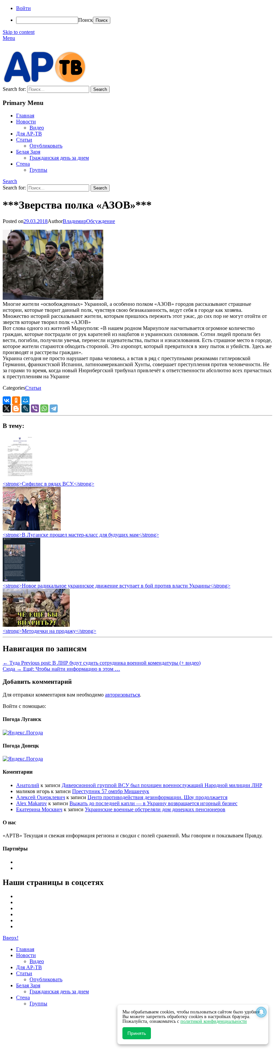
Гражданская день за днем (59, 158)
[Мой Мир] (25, 400)
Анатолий (27, 785)
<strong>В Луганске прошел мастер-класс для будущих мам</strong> (81, 535)
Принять (136, 1033)
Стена (23, 164)
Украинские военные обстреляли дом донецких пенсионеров (155, 809)
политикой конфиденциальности (213, 1021)
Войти (23, 8)
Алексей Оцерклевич (40, 797)
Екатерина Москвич (39, 809)
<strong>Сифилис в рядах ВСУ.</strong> (48, 484)
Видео (37, 127)
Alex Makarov (31, 803)
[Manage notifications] (261, 1012)
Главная (25, 115)
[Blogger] (16, 408)
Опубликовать (46, 146)
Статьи (24, 140)
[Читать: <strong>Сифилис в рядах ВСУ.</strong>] (18, 478)
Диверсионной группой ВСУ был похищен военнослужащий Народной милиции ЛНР (162, 785)
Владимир (74, 221)
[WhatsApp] (44, 408)
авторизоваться (122, 695)
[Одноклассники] (16, 400)
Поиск (85, 20)
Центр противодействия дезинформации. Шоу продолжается (157, 797)
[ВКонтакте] (7, 400)
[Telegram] (54, 408)
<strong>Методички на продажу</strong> (49, 631)
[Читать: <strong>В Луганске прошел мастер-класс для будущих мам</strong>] (32, 529)
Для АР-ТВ (29, 133)
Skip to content (19, 32)
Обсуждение (100, 221)
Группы (38, 170)
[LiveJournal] (25, 408)
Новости (26, 121)
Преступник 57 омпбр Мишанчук (110, 791)
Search (10, 181)
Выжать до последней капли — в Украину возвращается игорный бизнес (153, 803)
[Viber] (35, 408)
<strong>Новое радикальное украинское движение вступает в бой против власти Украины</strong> (116, 586)
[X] (7, 408)
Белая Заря (28, 152)
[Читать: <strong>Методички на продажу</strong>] (36, 625)
